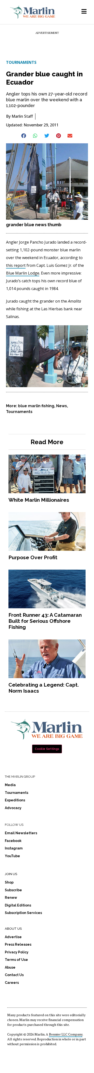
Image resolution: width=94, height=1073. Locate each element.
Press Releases (18, 944)
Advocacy (13, 808)
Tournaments (21, 62)
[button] (24, 135)
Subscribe (13, 890)
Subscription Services (23, 913)
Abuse (10, 967)
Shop (9, 882)
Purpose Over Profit (32, 557)
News (61, 406)
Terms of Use (16, 960)
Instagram (14, 848)
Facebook (13, 841)
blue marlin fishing (36, 406)
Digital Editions (18, 905)
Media (10, 785)
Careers (12, 983)
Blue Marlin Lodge (22, 273)
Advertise (13, 937)
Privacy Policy (16, 952)
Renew (11, 897)
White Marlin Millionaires (38, 500)
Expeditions (15, 800)
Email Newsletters (21, 833)
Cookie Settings (47, 749)
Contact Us (14, 975)
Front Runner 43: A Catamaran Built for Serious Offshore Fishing (45, 621)
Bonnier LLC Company (65, 1034)
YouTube (12, 856)
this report (16, 265)
